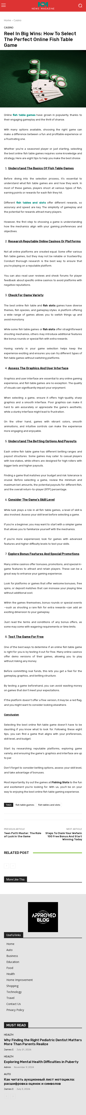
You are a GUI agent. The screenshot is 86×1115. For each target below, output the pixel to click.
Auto (7, 1074)
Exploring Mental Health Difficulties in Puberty (41, 1062)
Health (8, 1034)
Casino (17, 20)
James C (9, 1049)
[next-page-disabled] (12, 865)
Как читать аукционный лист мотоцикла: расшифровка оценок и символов (39, 1081)
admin (7, 1067)
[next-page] (12, 1096)
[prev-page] (6, 865)
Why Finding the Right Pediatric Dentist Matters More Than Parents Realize (43, 1042)
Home (7, 20)
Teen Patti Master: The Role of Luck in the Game (22, 835)
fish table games (25, 804)
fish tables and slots (49, 804)
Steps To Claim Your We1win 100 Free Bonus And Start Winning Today (63, 836)
